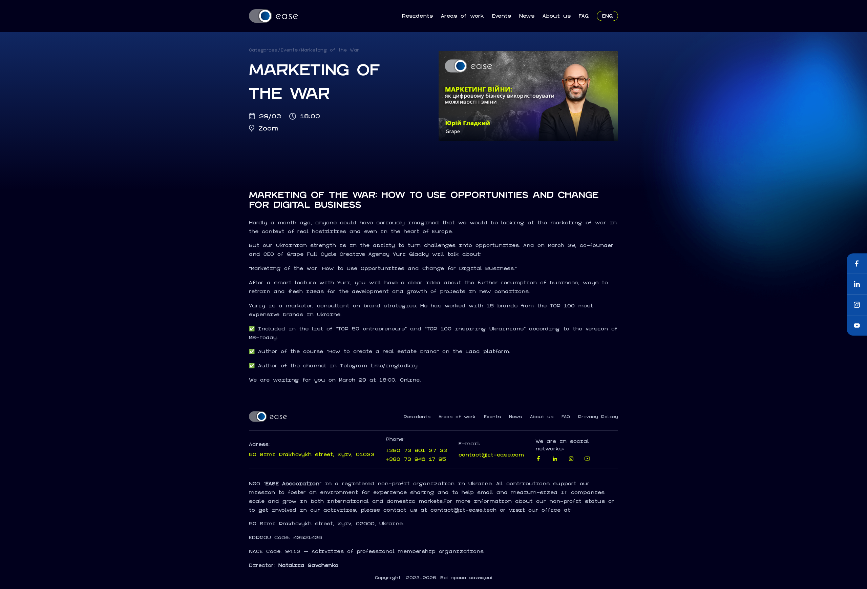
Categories (263, 50)
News (526, 16)
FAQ (584, 16)
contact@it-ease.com (491, 455)
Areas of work (462, 16)
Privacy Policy (598, 416)
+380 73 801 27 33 (416, 450)
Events (501, 16)
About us (557, 16)
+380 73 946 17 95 (416, 459)
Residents (417, 16)
